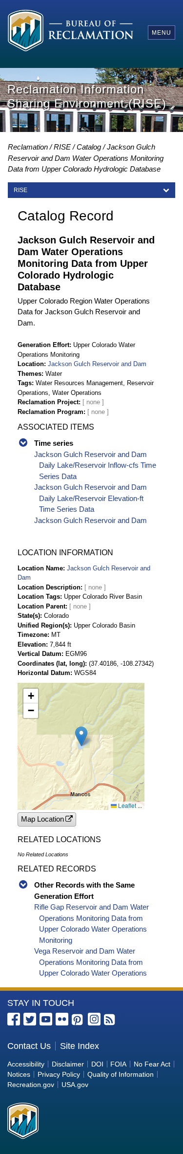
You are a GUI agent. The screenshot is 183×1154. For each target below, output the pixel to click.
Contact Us (29, 1046)
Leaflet (126, 805)
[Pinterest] (78, 1020)
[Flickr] (62, 1019)
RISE (62, 147)
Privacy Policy (59, 1074)
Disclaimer (68, 1064)
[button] (81, 736)
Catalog (89, 147)
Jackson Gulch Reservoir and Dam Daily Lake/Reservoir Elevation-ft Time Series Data (90, 498)
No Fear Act (152, 1064)
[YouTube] (46, 1019)
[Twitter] (29, 1019)
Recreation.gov (30, 1085)
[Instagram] (94, 1019)
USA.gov (74, 1085)
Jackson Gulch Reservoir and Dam (97, 364)
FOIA (118, 1064)
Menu (161, 32)
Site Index (79, 1046)
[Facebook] (13, 1019)
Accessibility (25, 1064)
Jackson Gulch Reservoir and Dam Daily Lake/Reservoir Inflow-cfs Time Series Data (95, 465)
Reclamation (28, 147)
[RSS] (110, 1020)
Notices (18, 1074)
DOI (97, 1064)
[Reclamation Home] (70, 32)
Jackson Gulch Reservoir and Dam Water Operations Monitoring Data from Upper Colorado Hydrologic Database (85, 158)
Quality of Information (120, 1074)
